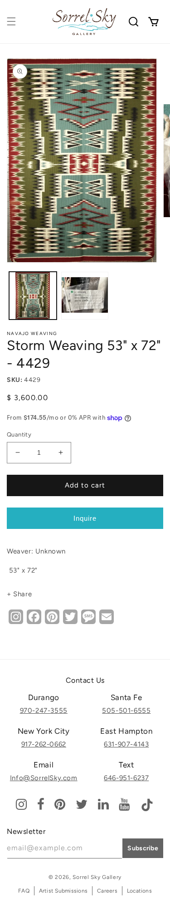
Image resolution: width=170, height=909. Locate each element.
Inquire (85, 518)
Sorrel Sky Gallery (97, 877)
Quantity (19, 434)
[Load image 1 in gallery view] (33, 296)
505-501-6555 (126, 710)
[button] (11, 21)
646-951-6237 (126, 778)
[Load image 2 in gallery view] (85, 296)
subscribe (142, 848)
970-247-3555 (44, 710)
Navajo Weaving (32, 333)
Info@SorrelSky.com (44, 778)
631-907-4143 (126, 744)
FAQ (23, 891)
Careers (107, 891)
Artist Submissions (63, 891)
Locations (139, 891)
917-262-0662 (43, 744)
